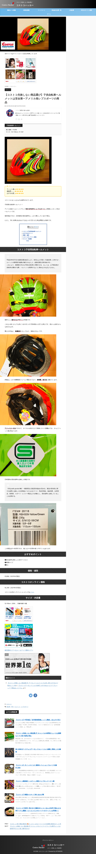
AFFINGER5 (59, 851)
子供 (12, 706)
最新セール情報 (11, 10)
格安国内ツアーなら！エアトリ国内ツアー (19, 650)
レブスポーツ (24, 706)
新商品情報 (26, 10)
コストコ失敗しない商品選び (54, 848)
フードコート (41, 10)
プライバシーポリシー (48, 840)
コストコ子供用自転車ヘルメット (32, 231)
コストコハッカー (25, 5)
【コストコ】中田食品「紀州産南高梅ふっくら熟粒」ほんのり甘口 (37, 720)
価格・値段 (26, 235)
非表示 (36, 227)
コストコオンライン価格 (29, 237)
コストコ (9, 704)
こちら (32, 592)
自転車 (8, 706)
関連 (27, 240)
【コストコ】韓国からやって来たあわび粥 (29, 794)
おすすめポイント (28, 233)
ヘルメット (17, 706)
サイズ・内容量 (27, 239)
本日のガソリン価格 (86, 10)
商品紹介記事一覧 (56, 10)
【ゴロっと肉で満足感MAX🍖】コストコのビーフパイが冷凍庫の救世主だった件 (35, 824)
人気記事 (71, 10)
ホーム (49, 14)
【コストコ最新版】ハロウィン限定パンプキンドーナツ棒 (34, 781)
